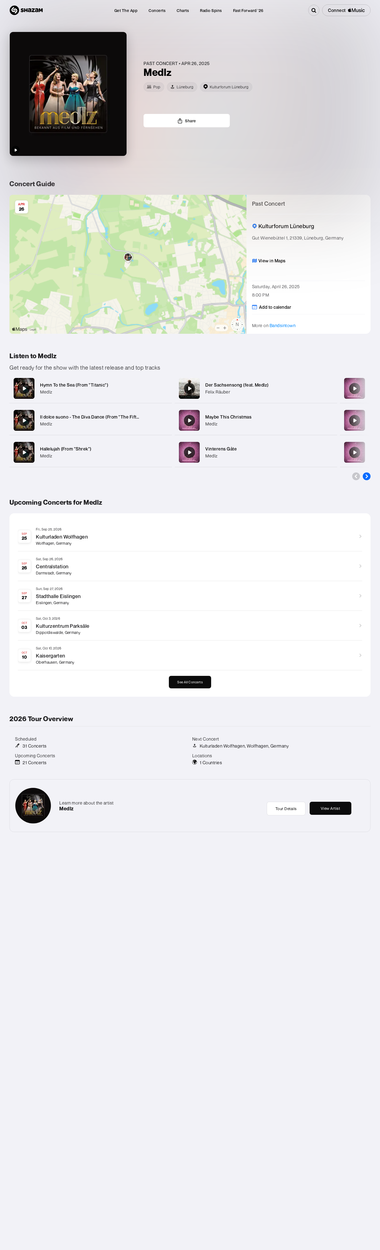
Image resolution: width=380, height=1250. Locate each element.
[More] (164, 388)
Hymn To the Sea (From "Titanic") (74, 385)
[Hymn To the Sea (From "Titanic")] (24, 388)
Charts (183, 10)
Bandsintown (283, 325)
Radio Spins (211, 10)
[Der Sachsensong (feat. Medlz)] (189, 388)
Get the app (126, 10)
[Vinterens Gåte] (189, 452)
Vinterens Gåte (221, 449)
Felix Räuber (217, 392)
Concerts (157, 10)
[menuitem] (126, 10)
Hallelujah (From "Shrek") (66, 449)
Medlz (46, 392)
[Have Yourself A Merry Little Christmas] (354, 420)
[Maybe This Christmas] (189, 420)
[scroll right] (367, 476)
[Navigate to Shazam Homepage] (26, 10)
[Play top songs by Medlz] (15, 150)
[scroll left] (356, 476)
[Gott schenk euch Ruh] (354, 452)
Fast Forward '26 (248, 10)
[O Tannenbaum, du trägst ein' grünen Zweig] (354, 388)
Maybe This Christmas (228, 417)
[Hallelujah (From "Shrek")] (24, 452)
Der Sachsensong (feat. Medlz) (237, 385)
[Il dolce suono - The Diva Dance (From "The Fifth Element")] (24, 420)
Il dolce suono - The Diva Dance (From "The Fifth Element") (100, 417)
